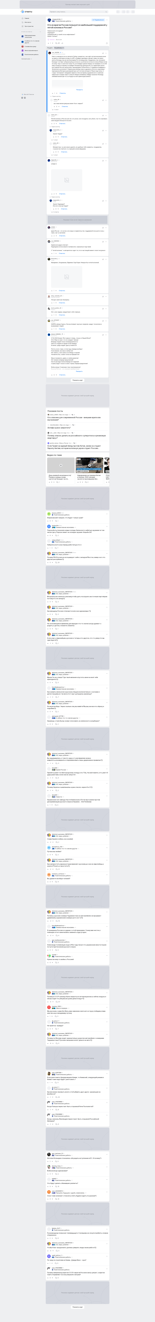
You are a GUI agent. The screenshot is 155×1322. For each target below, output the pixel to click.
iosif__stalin (53, 433)
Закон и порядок (61, 1008)
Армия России (61, 770)
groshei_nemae (54, 443)
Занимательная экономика (65, 527)
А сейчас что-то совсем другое (67, 718)
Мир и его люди (63, 414)
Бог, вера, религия (62, 554)
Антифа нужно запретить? (59, 428)
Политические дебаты (63, 21)
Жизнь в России (63, 443)
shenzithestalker (54, 425)
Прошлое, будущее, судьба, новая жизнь (70, 1193)
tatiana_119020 (54, 414)
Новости (59, 797)
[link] (61, 471)
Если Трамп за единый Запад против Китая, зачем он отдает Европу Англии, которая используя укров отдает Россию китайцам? (74, 448)
